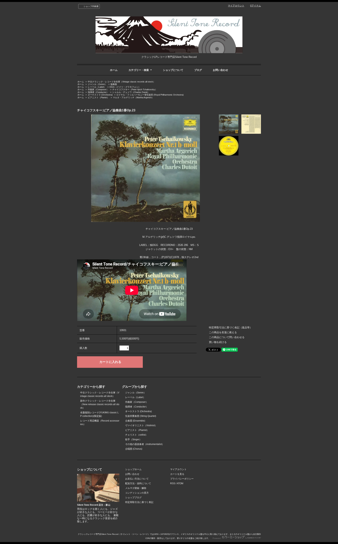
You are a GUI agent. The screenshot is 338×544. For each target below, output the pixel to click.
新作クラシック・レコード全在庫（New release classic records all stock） (99, 404)
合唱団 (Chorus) (133, 449)
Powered (217, 538)
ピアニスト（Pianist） (98, 97)
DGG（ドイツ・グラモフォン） (125, 87)
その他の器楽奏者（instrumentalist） (144, 444)
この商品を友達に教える (223, 332)
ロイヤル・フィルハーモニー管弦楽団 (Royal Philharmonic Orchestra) (150, 95)
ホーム (114, 70)
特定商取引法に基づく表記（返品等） (230, 327)
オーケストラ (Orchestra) (100, 95)
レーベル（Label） (97, 87)
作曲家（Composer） (98, 89)
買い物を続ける (218, 342)
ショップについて (173, 70)
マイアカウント (236, 5)
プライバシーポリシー (182, 478)
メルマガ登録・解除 (135, 488)
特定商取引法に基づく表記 (139, 502)
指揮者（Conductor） (98, 92)
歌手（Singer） (133, 439)
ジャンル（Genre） (97, 84)
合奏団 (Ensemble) (135, 420)
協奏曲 (114, 84)
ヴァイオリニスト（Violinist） (141, 425)
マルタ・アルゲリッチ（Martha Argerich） (133, 97)
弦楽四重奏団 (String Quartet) (140, 416)
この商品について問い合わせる (227, 337)
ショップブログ (133, 497)
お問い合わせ (220, 70)
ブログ (198, 70)
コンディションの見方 (137, 492)
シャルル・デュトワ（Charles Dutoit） (130, 92)
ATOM (180, 483)
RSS (172, 483)
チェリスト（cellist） (136, 434)
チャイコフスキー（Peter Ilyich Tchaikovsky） (134, 89)
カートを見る (177, 474)
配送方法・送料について (138, 483)
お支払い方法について (137, 478)
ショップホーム (133, 469)
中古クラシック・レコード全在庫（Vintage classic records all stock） (121, 81)
